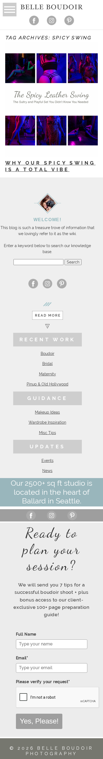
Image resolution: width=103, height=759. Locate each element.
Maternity (47, 374)
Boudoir (47, 353)
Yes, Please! (39, 721)
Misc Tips (47, 433)
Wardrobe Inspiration (47, 422)
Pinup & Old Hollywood (47, 384)
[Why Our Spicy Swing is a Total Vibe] (51, 99)
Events (47, 460)
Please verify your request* (43, 682)
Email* (22, 658)
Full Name (26, 634)
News (47, 471)
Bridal (47, 363)
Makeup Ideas (47, 412)
